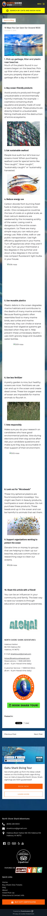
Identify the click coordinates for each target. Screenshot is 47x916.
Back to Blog (9, 20)
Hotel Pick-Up (8, 893)
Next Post (38, 734)
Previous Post (10, 734)
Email (27, 723)
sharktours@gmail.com (21, 654)
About (5, 890)
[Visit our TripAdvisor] (14, 843)
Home (5, 882)
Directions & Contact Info (13, 895)
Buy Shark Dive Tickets (12, 885)
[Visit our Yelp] (19, 843)
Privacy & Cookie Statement (23, 914)
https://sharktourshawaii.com (17, 658)
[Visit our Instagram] (8, 843)
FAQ (4, 887)
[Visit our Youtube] (23, 843)
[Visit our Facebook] (4, 843)
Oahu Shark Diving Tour (18, 767)
